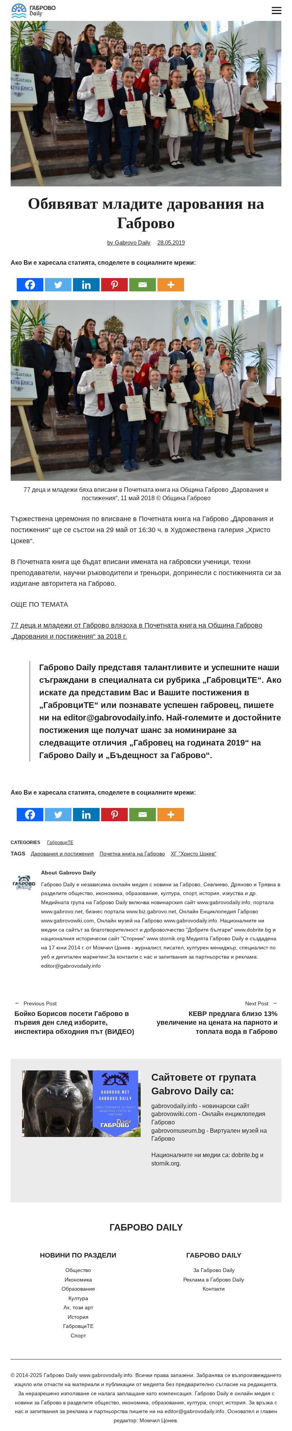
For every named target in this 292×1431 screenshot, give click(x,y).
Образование (78, 1289)
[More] (170, 279)
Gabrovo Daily (77, 873)
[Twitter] (58, 279)
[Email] (142, 279)
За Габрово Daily (214, 1270)
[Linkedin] (86, 279)
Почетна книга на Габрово (132, 854)
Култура (78, 1298)
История (78, 1317)
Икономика (78, 1280)
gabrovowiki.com (174, 1114)
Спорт (78, 1335)
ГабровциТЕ (60, 842)
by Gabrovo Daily (129, 242)
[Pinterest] (114, 279)
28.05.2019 (171, 242)
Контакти (214, 1289)
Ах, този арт (78, 1307)
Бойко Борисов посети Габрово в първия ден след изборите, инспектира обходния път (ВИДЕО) (74, 1018)
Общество (78, 1270)
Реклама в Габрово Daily (213, 1280)
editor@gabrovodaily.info (194, 1411)
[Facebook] (30, 279)
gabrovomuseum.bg (178, 1130)
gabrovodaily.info (174, 1106)
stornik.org (165, 1163)
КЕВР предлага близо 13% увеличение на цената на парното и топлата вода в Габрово (216, 1018)
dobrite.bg (245, 1155)
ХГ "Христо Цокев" (193, 854)
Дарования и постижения (62, 854)
